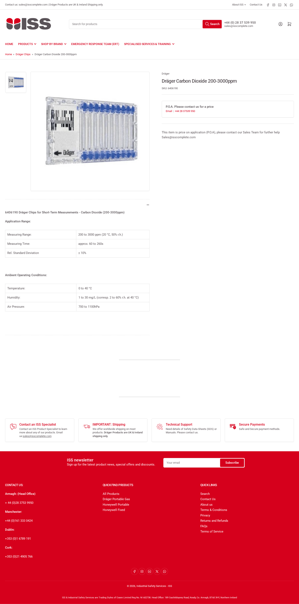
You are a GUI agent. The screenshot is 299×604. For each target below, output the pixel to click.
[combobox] (145, 24)
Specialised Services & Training (147, 44)
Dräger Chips (23, 54)
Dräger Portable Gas (116, 499)
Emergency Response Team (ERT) (95, 44)
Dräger (165, 73)
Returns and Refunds (214, 521)
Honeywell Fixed (114, 510)
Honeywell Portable (116, 504)
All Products (111, 494)
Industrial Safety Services (151, 586)
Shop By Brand (52, 44)
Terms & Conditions (213, 510)
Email (169, 111)
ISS (170, 586)
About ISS (237, 4)
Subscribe (232, 463)
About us (206, 504)
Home (9, 44)
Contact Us (256, 4)
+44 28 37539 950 (185, 111)
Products (25, 44)
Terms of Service (211, 531)
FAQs (203, 526)
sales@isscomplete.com (238, 25)
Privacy (205, 515)
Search (205, 494)
